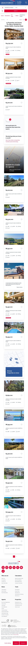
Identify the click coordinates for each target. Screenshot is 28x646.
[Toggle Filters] (2, 11)
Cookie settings (7, 643)
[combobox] (20, 7)
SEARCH (15, 10)
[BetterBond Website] (5, 621)
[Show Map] (26, 20)
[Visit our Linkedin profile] (6, 567)
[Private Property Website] (12, 626)
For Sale (12, 15)
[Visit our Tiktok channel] (3, 571)
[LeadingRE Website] (4, 626)
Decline (16, 643)
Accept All (23, 643)
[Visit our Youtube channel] (17, 567)
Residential (7, 15)
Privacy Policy (16, 634)
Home (2, 15)
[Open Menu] (26, 3)
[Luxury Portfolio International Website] (16, 621)
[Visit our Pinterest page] (21, 567)
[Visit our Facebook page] (3, 567)
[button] (13, 7)
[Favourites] (21, 43)
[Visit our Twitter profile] (14, 567)
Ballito (17, 15)
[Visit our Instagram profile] (10, 567)
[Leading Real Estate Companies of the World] (19, 2)
